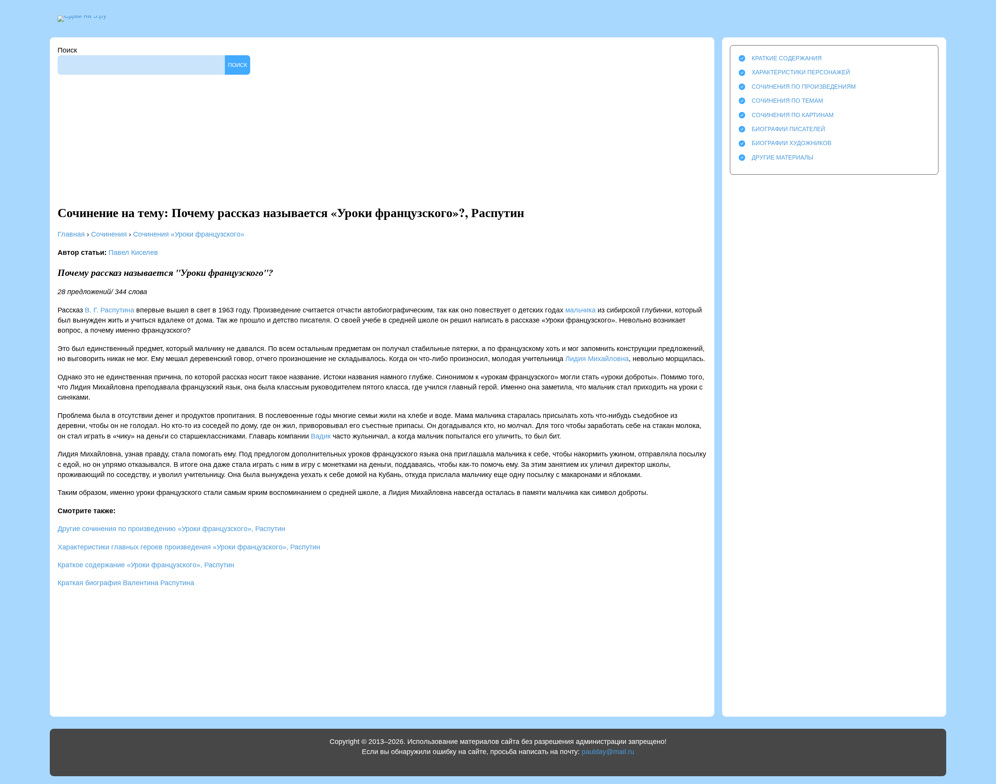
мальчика (580, 310)
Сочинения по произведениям (804, 86)
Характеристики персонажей (801, 72)
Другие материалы (782, 157)
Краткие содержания (787, 58)
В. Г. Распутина (109, 310)
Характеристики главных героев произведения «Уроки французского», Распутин (189, 547)
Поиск (67, 50)
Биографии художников (791, 143)
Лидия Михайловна (597, 359)
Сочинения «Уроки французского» (188, 234)
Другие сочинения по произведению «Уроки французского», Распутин (171, 529)
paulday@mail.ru (608, 752)
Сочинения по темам (787, 100)
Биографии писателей (788, 129)
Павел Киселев (133, 252)
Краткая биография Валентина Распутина (126, 583)
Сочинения (109, 234)
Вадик (321, 436)
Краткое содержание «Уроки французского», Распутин (146, 565)
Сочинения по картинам (793, 115)
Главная (71, 234)
